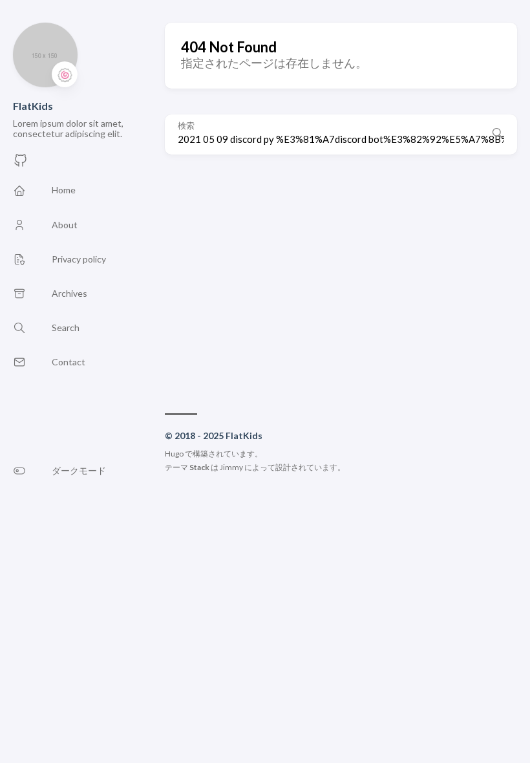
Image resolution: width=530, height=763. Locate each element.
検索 (186, 126)
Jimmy (231, 467)
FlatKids (33, 106)
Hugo (174, 453)
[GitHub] (20, 164)
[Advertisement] (341, 277)
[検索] (497, 134)
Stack (199, 467)
